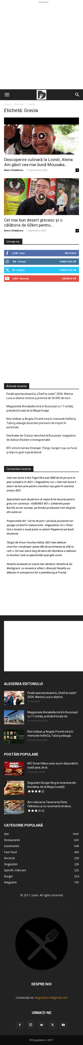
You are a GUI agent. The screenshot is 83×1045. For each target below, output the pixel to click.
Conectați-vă (67, 261)
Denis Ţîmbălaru (13, 170)
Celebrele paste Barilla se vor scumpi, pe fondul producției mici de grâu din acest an (40, 508)
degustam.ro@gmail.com (51, 997)
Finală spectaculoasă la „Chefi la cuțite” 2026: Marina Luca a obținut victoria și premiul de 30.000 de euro (39, 396)
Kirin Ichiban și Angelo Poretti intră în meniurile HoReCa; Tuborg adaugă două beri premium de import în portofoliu (41, 423)
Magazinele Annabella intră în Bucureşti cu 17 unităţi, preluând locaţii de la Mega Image (40, 408)
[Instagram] (31, 1025)
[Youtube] (63, 1025)
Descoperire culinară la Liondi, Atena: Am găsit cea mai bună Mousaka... (38, 162)
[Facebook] (20, 1025)
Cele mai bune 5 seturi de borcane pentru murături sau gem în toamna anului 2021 (41, 486)
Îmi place (70, 253)
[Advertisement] (41, 45)
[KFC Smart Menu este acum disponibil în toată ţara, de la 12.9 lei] (14, 768)
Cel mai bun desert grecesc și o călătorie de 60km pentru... (33, 223)
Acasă (7, 104)
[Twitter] (52, 1025)
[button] (6, 94)
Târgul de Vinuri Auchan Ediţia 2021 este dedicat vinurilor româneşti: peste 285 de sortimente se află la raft (40, 547)
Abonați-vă (69, 278)
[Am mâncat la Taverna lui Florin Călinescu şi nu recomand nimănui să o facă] (14, 807)
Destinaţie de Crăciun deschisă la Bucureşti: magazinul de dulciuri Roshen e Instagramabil (41, 437)
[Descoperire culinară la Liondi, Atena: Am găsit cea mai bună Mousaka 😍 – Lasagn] (41, 136)
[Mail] (41, 1025)
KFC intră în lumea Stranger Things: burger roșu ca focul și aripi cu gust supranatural (41, 450)
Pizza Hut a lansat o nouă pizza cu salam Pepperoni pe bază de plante (40, 529)
